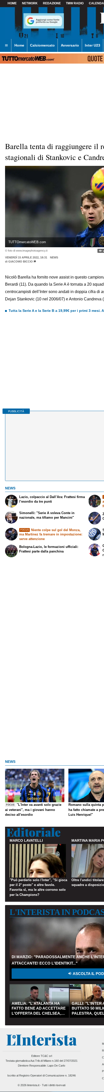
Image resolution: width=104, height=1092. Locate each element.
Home (12, 3)
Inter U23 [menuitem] (92, 45)
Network (30, 3)
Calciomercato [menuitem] (42, 45)
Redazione (52, 3)
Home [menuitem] (19, 45)
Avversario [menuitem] (70, 45)
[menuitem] (6, 45)
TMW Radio (75, 3)
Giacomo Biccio (20, 261)
